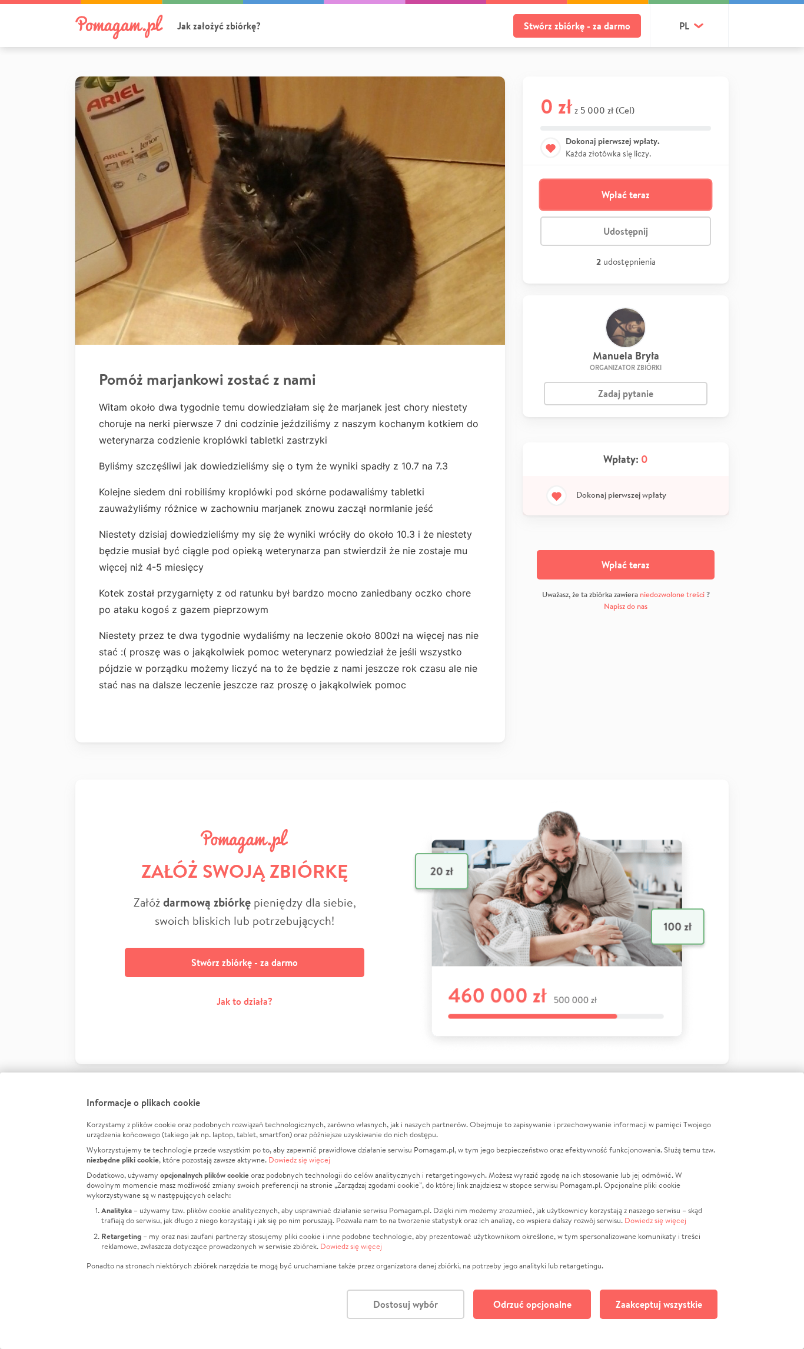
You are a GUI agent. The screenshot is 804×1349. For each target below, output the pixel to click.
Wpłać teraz (626, 194)
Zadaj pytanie (625, 393)
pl (684, 25)
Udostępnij (625, 231)
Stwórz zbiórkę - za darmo (577, 25)
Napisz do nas (625, 606)
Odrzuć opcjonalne (532, 1304)
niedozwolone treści (672, 594)
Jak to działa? (245, 1001)
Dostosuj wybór (405, 1304)
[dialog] (402, 1210)
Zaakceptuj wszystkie (659, 1304)
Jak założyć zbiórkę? (219, 25)
